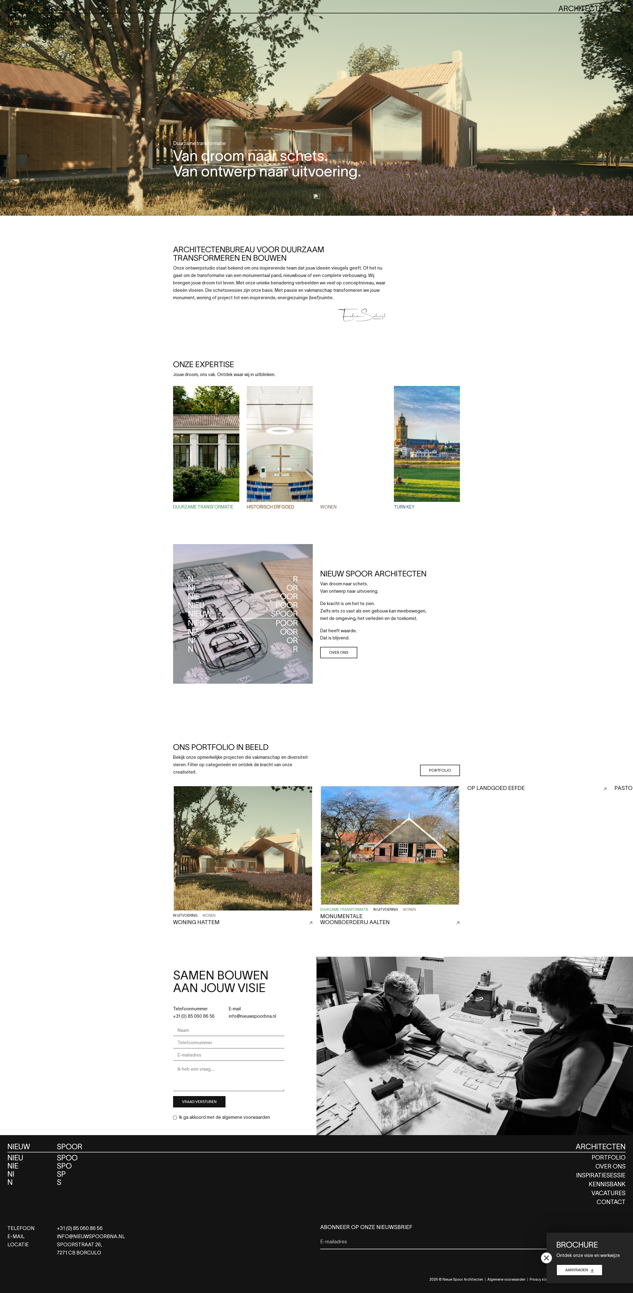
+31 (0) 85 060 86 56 (194, 1016)
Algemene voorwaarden (506, 1279)
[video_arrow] (317, 196)
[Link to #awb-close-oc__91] (622, 8)
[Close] (546, 1257)
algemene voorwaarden (246, 1117)
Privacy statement (544, 1279)
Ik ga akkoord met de (224, 1117)
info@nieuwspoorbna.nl (252, 1016)
